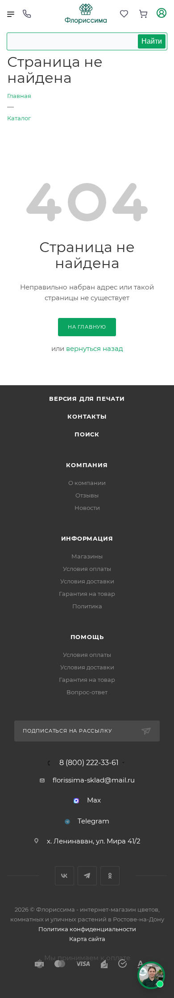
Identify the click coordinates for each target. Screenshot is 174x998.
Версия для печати (87, 398)
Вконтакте (64, 875)
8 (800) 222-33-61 (89, 762)
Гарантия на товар (87, 593)
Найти (151, 41)
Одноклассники (110, 875)
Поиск (87, 434)
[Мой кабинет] (161, 14)
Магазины (87, 556)
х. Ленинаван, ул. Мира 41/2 (94, 841)
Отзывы (87, 495)
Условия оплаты (87, 568)
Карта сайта (87, 938)
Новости (87, 507)
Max (94, 800)
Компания (87, 464)
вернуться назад (94, 348)
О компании (87, 482)
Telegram (93, 821)
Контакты (86, 416)
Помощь (87, 636)
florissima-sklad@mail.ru (94, 780)
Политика (87, 606)
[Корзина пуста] (143, 14)
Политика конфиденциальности (87, 929)
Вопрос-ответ (87, 692)
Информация (87, 538)
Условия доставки (87, 581)
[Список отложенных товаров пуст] (124, 14)
